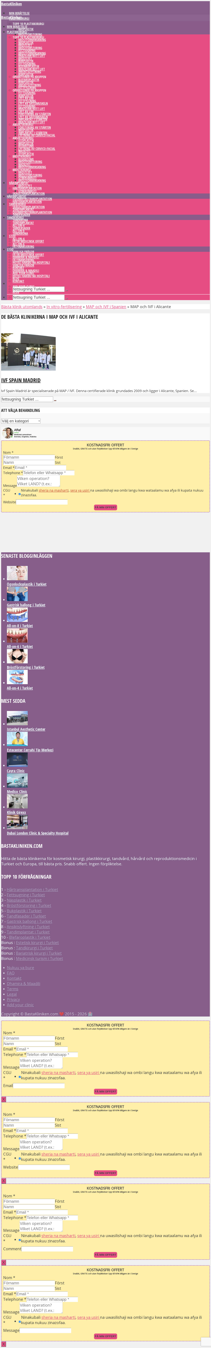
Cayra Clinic (16, 770)
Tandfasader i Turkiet (26, 916)
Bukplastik (25, 74)
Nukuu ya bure (20, 967)
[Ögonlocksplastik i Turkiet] (17, 578)
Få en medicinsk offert (28, 241)
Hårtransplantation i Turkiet (32, 889)
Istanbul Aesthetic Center (26, 729)
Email (8, 467)
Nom (8, 452)
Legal (12, 994)
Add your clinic (23, 286)
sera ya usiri (80, 490)
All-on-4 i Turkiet (20, 688)
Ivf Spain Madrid (21, 380)
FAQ (11, 973)
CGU (6, 492)
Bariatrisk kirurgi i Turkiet (39, 953)
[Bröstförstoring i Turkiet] (17, 662)
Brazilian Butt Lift (31, 69)
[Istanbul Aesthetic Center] (17, 723)
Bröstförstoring (30, 34)
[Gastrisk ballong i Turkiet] (17, 599)
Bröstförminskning (32, 167)
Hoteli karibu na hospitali (31, 276)
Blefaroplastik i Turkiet (29, 937)
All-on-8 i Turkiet (20, 625)
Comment (12, 1248)
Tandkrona (20, 233)
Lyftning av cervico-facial (36, 135)
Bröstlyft (25, 58)
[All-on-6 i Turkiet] (17, 641)
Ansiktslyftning (29, 85)
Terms (12, 988)
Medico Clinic (17, 791)
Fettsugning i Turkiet (26, 894)
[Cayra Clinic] (17, 765)
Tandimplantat (23, 223)
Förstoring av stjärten (34, 127)
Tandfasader (21, 215)
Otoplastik (26, 154)
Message (10, 485)
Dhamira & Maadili (26, 270)
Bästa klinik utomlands (21, 306)
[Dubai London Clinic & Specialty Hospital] (17, 827)
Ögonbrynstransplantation (32, 212)
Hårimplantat (16, 196)
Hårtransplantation (27, 201)
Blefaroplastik (28, 80)
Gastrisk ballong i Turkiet (26, 605)
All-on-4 (18, 239)
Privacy (13, 999)
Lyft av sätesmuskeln (33, 117)
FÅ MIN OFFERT (105, 507)
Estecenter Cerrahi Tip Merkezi (30, 750)
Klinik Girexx (16, 812)
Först (59, 457)
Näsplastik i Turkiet (24, 900)
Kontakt (18, 281)
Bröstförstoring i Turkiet (26, 667)
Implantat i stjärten (32, 133)
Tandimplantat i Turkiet (28, 932)
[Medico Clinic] (17, 786)
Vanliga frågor (23, 265)
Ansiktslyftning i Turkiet (28, 926)
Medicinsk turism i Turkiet (39, 958)
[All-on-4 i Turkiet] (17, 682)
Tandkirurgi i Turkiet (34, 947)
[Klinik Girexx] (17, 807)
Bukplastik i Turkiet (24, 910)
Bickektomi (26, 159)
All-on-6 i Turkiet (20, 646)
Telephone (13, 472)
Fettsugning (26, 64)
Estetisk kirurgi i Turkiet (37, 942)
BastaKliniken (11, 3)
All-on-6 (18, 244)
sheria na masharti (54, 490)
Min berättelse (17, 27)
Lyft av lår (26, 111)
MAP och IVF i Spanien (106, 306)
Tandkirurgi (15, 217)
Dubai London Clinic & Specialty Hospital (37, 833)
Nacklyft (24, 164)
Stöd (12, 236)
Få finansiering (23, 246)
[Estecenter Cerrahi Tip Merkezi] (17, 744)
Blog (16, 292)
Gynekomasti (27, 191)
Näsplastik (25, 29)
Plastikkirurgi (17, 32)
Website (9, 502)
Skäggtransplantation (29, 193)
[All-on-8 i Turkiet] (17, 620)
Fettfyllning (27, 87)
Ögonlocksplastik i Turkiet (27, 584)
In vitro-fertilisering (64, 306)
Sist (58, 462)
